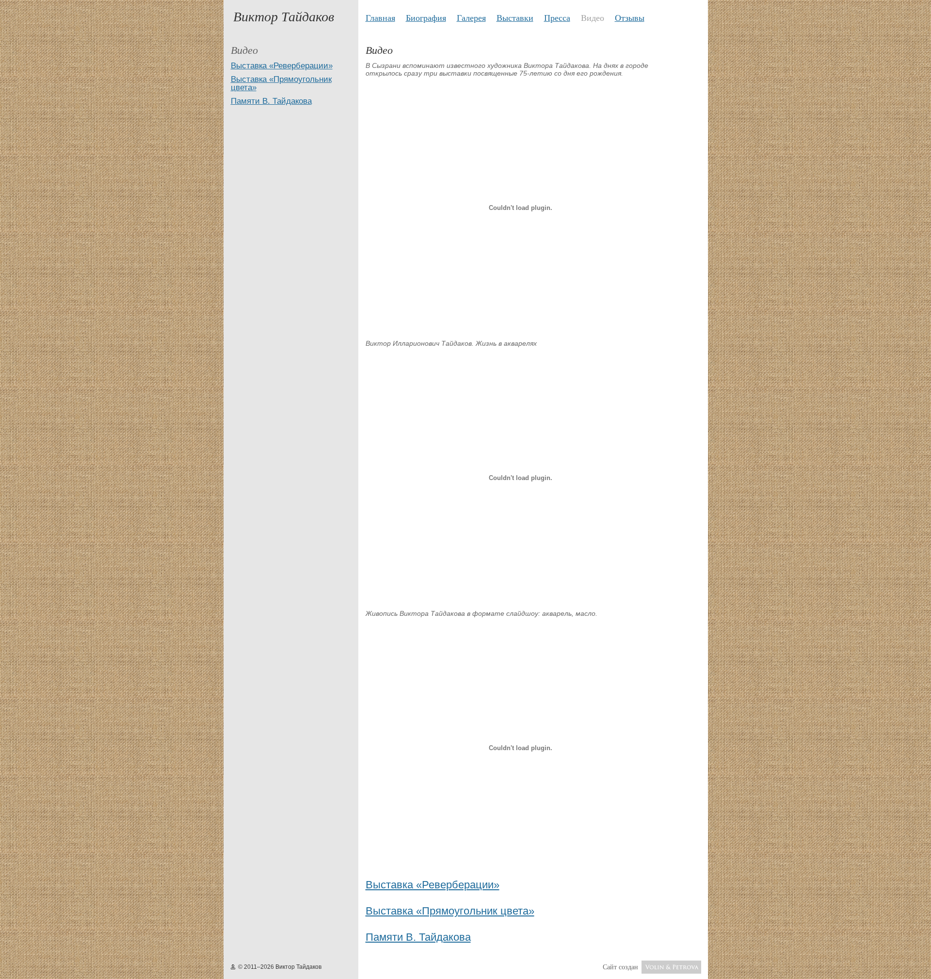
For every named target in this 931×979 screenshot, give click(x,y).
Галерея (471, 17)
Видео (592, 17)
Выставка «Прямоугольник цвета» (281, 83)
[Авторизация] (233, 966)
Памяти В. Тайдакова (271, 101)
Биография (426, 17)
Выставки (515, 17)
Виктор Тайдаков (283, 16)
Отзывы (629, 17)
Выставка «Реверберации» (282, 65)
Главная (380, 17)
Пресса (557, 17)
